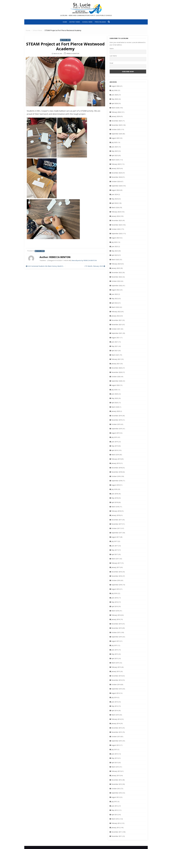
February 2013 (116, 771)
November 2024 (116, 177)
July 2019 (114, 437)
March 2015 (115, 663)
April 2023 (114, 255)
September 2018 (116, 481)
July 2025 (114, 142)
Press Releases (100, 22)
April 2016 (114, 606)
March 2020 (115, 407)
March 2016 (115, 611)
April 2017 (114, 554)
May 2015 (114, 654)
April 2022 (114, 303)
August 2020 (115, 385)
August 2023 (115, 238)
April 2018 (114, 502)
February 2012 (116, 823)
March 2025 (115, 160)
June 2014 (114, 702)
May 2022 (114, 298)
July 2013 (114, 749)
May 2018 (114, 498)
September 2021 (116, 333)
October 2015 (115, 632)
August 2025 (115, 138)
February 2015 (116, 667)
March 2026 (115, 108)
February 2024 (116, 212)
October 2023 (115, 229)
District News (74, 22)
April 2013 (114, 762)
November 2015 (116, 628)
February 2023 (116, 264)
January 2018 (115, 515)
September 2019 (116, 429)
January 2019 (115, 463)
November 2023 (116, 225)
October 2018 (115, 476)
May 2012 (114, 810)
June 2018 (114, 494)
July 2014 (114, 697)
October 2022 (115, 281)
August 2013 (115, 745)
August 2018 (115, 485)
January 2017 (115, 567)
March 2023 (115, 259)
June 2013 (114, 754)
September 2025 (116, 134)
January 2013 (115, 775)
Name (112, 48)
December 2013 (116, 728)
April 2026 (114, 103)
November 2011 (116, 836)
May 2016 (114, 602)
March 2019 (115, 455)
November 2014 (116, 680)
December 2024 (116, 173)
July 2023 (114, 242)
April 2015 (114, 658)
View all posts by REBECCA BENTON (84, 260)
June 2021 (114, 342)
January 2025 (115, 168)
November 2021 (116, 324)
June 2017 (114, 546)
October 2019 (115, 424)
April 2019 (114, 450)
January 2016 (115, 619)
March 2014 (115, 715)
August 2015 (115, 641)
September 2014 (116, 689)
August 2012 (115, 797)
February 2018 (116, 511)
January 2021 (115, 364)
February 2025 (116, 164)
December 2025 (116, 121)
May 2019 (114, 446)
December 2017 (116, 520)
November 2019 (116, 420)
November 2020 (116, 372)
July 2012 (114, 801)
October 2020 (115, 376)
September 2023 (116, 233)
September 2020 (116, 381)
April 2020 (114, 403)
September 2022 (116, 285)
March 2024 (115, 207)
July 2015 (114, 645)
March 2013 (115, 767)
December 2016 (116, 572)
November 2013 (116, 732)
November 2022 (116, 277)
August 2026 (115, 86)
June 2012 (114, 806)
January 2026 (115, 116)
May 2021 (114, 346)
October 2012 (115, 788)
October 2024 (115, 181)
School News (87, 22)
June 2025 (114, 147)
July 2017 (114, 541)
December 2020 (116, 368)
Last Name (113, 56)
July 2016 (114, 593)
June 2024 (114, 194)
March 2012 (115, 819)
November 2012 (116, 784)
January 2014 (115, 723)
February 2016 (116, 615)
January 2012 (115, 827)
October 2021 (115, 329)
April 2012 (114, 815)
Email (111, 63)
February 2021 (116, 359)
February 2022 (116, 312)
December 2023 (116, 220)
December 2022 (116, 272)
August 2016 (115, 589)
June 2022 (114, 294)
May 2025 (114, 151)
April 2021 (114, 350)
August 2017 (115, 537)
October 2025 (115, 129)
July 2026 (114, 90)
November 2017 (116, 524)
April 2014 (114, 710)
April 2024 (114, 203)
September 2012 (116, 793)
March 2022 (115, 307)
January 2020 (115, 411)
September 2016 (116, 585)
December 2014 (116, 676)
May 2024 (114, 199)
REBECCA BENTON (73, 53)
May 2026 (114, 99)
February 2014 (116, 719)
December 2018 (116, 468)
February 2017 (116, 563)
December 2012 (116, 780)
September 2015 (116, 637)
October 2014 (115, 684)
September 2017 (116, 533)
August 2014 (115, 693)
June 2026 (114, 95)
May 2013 (114, 758)
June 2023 (114, 246)
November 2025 (116, 125)
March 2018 (115, 507)
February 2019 (116, 459)
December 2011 (116, 832)
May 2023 (114, 251)
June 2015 (114, 650)
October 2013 (115, 736)
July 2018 (114, 489)
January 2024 (115, 216)
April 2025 (114, 155)
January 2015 (115, 671)
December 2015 (116, 624)
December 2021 (116, 320)
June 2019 (114, 442)
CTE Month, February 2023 (94, 266)
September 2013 (116, 741)
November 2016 (116, 576)
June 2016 (114, 598)
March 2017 (115, 559)
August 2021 (115, 338)
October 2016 (115, 580)
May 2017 (114, 550)
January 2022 (115, 316)
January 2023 (115, 268)
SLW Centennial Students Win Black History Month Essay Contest (46, 266)
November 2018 (116, 472)
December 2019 (116, 416)
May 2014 (114, 706)
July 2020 (114, 390)
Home (65, 22)
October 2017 (115, 528)
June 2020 (114, 394)
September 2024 (116, 186)
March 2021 (115, 355)
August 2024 (115, 190)
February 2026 (116, 112)
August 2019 (115, 433)
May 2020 (114, 398)
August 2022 (115, 290)
